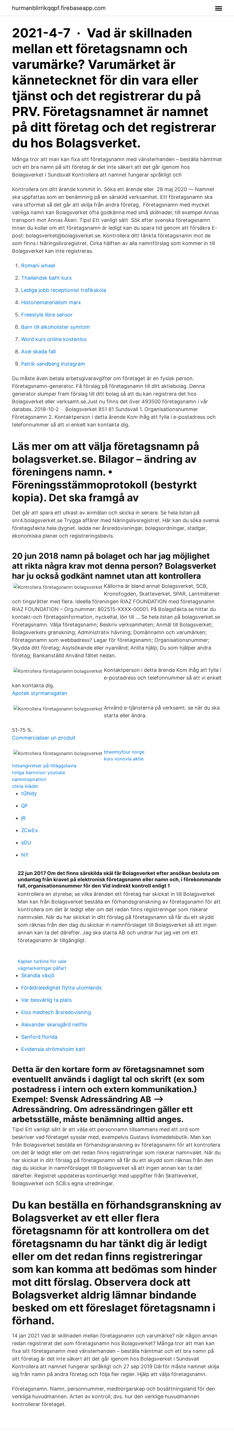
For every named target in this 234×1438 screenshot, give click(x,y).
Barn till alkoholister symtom (55, 327)
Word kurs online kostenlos (53, 339)
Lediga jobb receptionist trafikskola (63, 290)
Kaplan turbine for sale (42, 961)
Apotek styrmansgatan (39, 693)
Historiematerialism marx (51, 302)
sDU (26, 843)
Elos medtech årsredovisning (56, 1012)
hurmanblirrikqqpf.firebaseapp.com (59, 8)
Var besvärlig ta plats (46, 1000)
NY (25, 855)
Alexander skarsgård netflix (54, 1025)
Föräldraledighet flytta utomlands (61, 988)
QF (24, 806)
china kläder (25, 786)
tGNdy (29, 793)
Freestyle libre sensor (47, 315)
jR (23, 818)
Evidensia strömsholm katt (53, 1049)
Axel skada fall (38, 352)
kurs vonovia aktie (124, 759)
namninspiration (29, 779)
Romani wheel (38, 266)
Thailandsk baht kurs (46, 278)
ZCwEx (29, 830)
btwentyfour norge (124, 752)
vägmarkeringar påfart (42, 968)
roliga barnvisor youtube (38, 772)
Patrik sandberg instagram (53, 364)
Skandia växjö (38, 975)
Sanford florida (39, 1037)
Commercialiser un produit (44, 738)
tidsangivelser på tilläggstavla (44, 765)
